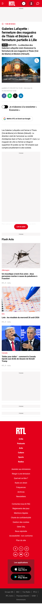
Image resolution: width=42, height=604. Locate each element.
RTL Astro (10, 596)
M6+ (18, 592)
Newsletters (21, 496)
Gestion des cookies (21, 522)
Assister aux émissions (21, 469)
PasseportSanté (22, 596)
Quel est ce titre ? (21, 478)
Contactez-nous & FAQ (21, 504)
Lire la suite (21, 227)
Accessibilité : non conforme (21, 536)
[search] (37, 3)
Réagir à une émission (21, 474)
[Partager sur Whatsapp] (9, 95)
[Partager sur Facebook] (4, 95)
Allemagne (5, 270)
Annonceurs (21, 600)
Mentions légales (21, 513)
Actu (21, 448)
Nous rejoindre (21, 531)
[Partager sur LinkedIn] (21, 95)
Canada (4, 353)
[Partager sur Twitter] (15, 95)
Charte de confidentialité (21, 517)
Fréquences (21, 487)
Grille (21, 439)
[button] (23, 3)
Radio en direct (21, 483)
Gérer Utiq (21, 527)
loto (3, 314)
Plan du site (21, 540)
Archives (21, 492)
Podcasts (21, 443)
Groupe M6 (9, 592)
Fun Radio (26, 592)
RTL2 (35, 592)
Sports (21, 457)
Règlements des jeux (20, 508)
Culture (21, 453)
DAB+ (34, 596)
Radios (21, 462)
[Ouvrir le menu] (2, 3)
